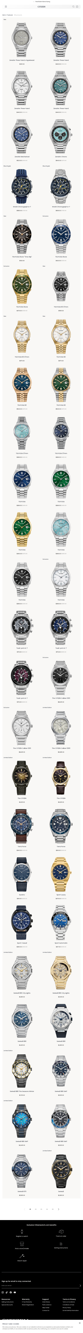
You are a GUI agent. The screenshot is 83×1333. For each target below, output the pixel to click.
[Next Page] (59, 1209)
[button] (80, 1285)
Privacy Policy (67, 1307)
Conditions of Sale (68, 1305)
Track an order (61, 1236)
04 (47, 1209)
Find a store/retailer (22, 1249)
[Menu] (6, 6)
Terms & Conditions (69, 1302)
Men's (4, 15)
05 (53, 1209)
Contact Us (45, 1310)
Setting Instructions (8, 1302)
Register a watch (22, 1236)
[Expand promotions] (34, 1)
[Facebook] (11, 1292)
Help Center (45, 1307)
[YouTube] (15, 1292)
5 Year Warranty (27, 1302)
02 (35, 1209)
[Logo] (41, 6)
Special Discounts (7, 1305)
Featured (10, 15)
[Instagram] (3, 1292)
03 (41, 1209)
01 (30, 1209)
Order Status (46, 1302)
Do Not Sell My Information (71, 1310)
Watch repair (22, 1261)
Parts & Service (46, 1305)
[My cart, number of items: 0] (77, 6)
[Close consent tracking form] (79, 1323)
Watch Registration (28, 1305)
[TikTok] (7, 1292)
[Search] (73, 6)
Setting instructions (61, 1248)
